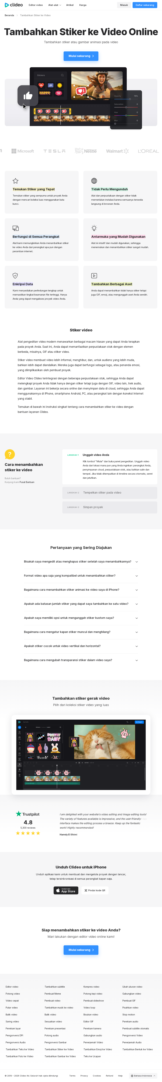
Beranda (9, 15)
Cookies (97, 1075)
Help (120, 1075)
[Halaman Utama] (15, 5)
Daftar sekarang (145, 4)
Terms (72, 1075)
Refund (109, 1075)
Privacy (84, 1075)
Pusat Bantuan (27, 482)
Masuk (124, 4)
